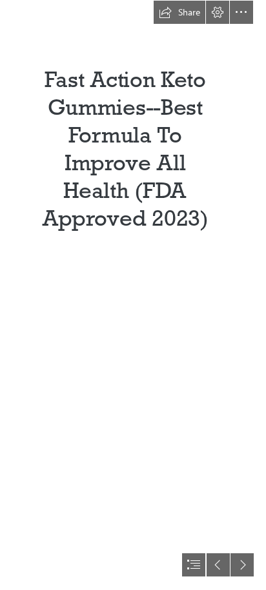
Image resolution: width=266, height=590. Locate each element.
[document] (133, 295)
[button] (179, 12)
